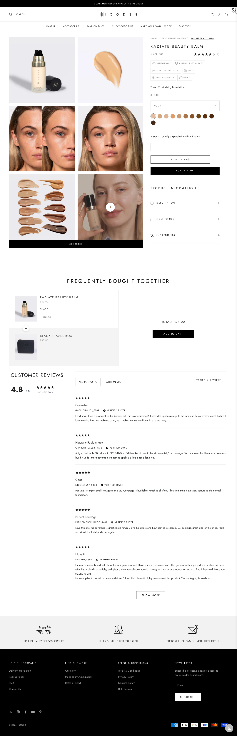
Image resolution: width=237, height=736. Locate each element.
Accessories (71, 26)
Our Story (70, 671)
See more (75, 243)
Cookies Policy (126, 683)
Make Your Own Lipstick (78, 677)
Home (154, 38)
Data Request (125, 689)
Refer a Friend (73, 683)
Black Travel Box (56, 336)
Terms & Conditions (129, 671)
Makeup (51, 26)
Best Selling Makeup (174, 38)
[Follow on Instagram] (18, 712)
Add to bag (180, 159)
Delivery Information (20, 671)
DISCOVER (185, 26)
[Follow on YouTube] (33, 712)
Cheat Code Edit (122, 26)
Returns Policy (16, 677)
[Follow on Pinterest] (40, 712)
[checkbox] (113, 382)
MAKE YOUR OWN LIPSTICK (156, 26)
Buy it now (185, 171)
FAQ (11, 683)
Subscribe (188, 697)
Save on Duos (96, 26)
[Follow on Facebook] (25, 712)
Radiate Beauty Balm (59, 297)
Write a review (208, 380)
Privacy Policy (125, 677)
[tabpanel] (150, 499)
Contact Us (15, 689)
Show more (151, 595)
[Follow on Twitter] (11, 712)
